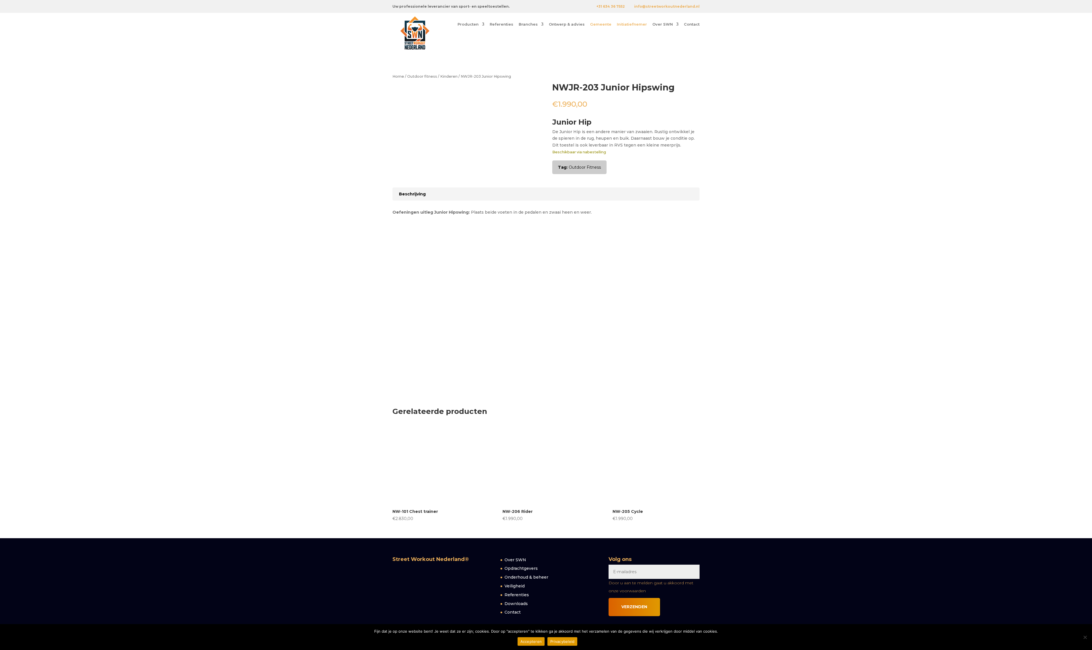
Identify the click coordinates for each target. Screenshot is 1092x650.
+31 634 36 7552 (610, 6)
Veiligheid (514, 586)
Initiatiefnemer (632, 24)
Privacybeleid (562, 641)
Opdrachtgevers (521, 568)
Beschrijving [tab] (412, 194)
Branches (528, 24)
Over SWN (662, 24)
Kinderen (449, 76)
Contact (692, 24)
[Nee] (1085, 637)
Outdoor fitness (422, 76)
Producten (468, 24)
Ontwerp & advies (567, 24)
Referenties (501, 24)
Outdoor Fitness (585, 167)
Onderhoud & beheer (526, 577)
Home (398, 76)
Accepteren (531, 641)
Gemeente (600, 24)
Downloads (516, 603)
